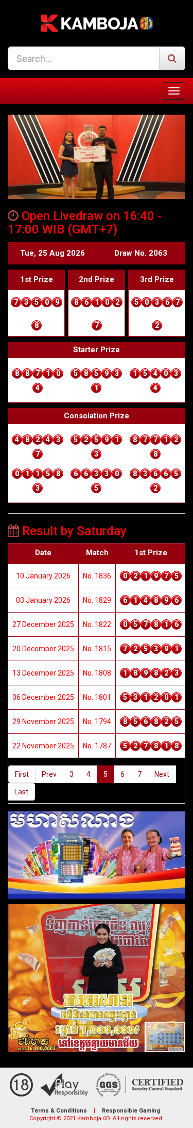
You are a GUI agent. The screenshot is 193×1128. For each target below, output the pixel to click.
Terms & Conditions (59, 1110)
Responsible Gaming (131, 1110)
